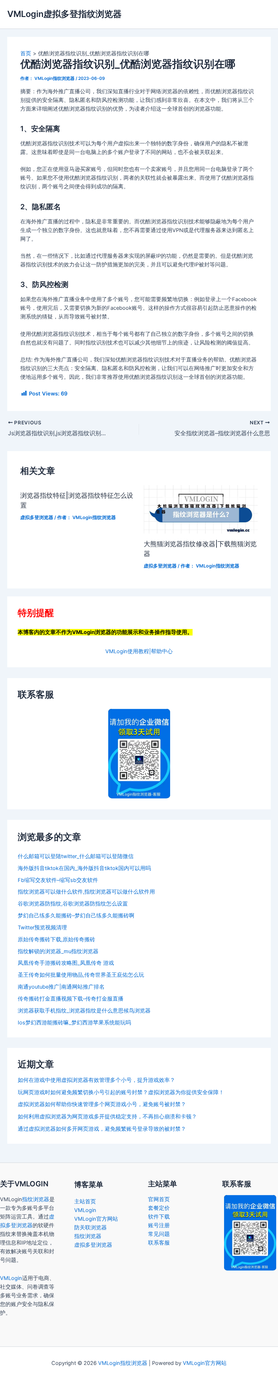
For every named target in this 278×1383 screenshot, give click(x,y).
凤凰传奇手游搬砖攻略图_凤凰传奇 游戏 (66, 963)
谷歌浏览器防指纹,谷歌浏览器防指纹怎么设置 (73, 903)
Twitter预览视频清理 (42, 927)
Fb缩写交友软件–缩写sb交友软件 (58, 880)
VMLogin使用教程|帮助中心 (139, 651)
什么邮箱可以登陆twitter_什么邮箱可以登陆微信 (76, 856)
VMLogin (11, 1278)
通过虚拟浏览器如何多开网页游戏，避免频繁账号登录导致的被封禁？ (102, 1129)
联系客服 (159, 1242)
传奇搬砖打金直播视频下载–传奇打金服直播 (70, 998)
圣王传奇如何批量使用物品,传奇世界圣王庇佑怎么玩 (81, 975)
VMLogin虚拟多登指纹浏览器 (64, 14)
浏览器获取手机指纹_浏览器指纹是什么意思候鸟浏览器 (84, 1010)
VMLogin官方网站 (96, 1219)
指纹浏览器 (35, 1199)
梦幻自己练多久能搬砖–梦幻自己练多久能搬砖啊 (76, 915)
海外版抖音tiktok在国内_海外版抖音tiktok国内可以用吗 (84, 868)
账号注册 (159, 1225)
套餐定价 (159, 1208)
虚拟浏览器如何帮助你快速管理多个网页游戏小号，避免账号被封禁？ (102, 1104)
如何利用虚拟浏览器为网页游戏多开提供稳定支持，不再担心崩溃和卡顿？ (107, 1116)
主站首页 (85, 1201)
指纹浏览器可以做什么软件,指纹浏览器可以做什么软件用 (86, 892)
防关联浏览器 (90, 1227)
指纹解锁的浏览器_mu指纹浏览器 (58, 951)
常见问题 (159, 1234)
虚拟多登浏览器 (36, 517)
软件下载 (159, 1216)
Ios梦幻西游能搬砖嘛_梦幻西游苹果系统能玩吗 (74, 1022)
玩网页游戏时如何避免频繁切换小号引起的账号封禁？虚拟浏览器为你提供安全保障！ (121, 1092)
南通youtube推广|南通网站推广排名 (61, 987)
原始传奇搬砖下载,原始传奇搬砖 (56, 939)
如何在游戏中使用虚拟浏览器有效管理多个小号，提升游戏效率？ (96, 1080)
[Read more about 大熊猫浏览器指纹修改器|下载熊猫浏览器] (201, 509)
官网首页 (159, 1199)
